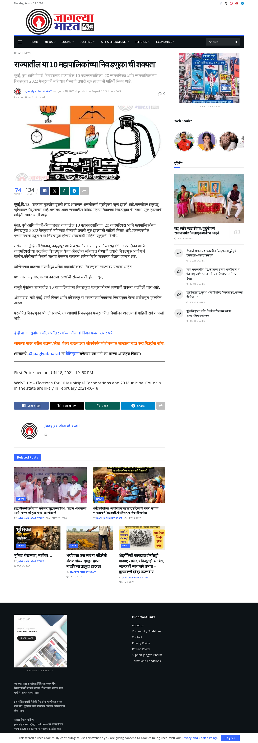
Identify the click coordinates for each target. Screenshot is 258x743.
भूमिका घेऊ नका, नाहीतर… (33, 555)
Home (34, 42)
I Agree (230, 738)
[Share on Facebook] (44, 191)
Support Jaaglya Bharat (147, 655)
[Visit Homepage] (54, 21)
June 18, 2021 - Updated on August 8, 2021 (84, 91)
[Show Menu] (20, 41)
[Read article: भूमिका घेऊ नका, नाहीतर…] (37, 538)
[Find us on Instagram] (231, 3)
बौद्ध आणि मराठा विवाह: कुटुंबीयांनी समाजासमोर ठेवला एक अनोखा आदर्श (196, 230)
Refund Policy (141, 649)
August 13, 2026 (57, 518)
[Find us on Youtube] (236, 3)
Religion (141, 42)
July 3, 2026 (127, 581)
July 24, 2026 (23, 565)
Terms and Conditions (146, 661)
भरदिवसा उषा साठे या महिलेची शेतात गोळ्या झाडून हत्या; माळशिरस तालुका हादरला (87, 561)
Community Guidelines (146, 631)
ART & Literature (113, 42)
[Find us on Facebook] (221, 3)
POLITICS (86, 42)
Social (66, 42)
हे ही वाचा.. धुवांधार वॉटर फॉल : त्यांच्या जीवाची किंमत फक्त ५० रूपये (63, 333)
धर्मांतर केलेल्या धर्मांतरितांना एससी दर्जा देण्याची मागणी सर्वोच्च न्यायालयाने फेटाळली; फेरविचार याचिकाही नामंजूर (125, 510)
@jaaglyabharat (44, 353)
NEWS (49, 42)
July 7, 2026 (75, 576)
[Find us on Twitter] (226, 3)
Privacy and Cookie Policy (199, 738)
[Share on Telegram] (74, 191)
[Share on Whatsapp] (64, 191)
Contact (137, 637)
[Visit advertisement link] (209, 78)
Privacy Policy (141, 643)
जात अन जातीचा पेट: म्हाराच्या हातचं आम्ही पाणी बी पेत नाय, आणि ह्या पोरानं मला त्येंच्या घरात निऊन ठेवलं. (213, 273)
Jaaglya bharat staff (39, 91)
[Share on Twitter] (54, 191)
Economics (164, 42)
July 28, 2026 (133, 518)
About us (138, 625)
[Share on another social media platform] (84, 191)
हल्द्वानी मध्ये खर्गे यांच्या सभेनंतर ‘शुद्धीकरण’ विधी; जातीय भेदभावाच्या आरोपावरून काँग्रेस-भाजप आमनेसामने (50, 510)
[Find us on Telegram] (242, 3)
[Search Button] (236, 42)
